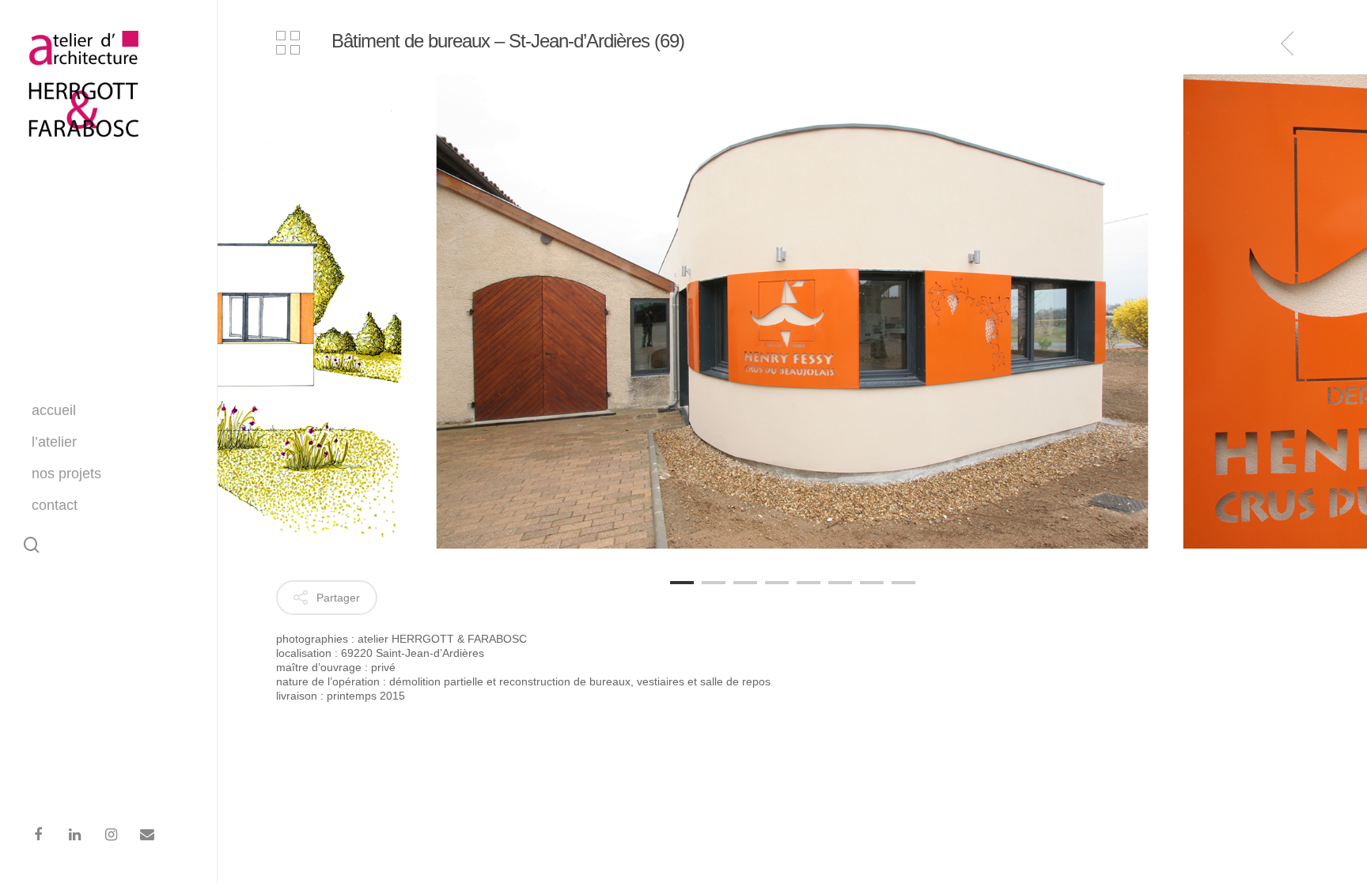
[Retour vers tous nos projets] (288, 44)
